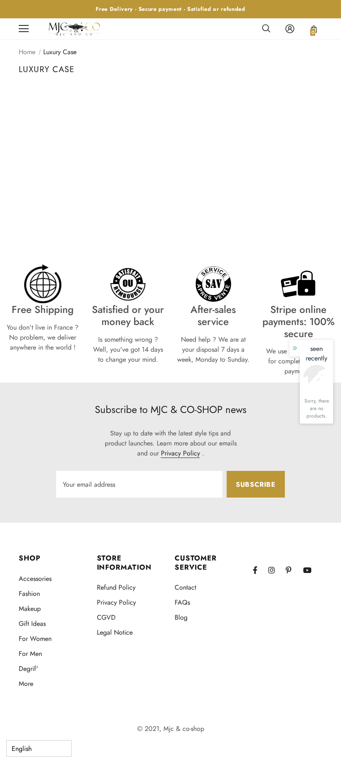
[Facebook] (260, 570)
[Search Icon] (266, 29)
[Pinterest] (293, 570)
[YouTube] (310, 570)
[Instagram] (275, 570)
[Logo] (75, 28)
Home (27, 52)
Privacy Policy (180, 453)
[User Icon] (289, 28)
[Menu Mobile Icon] (24, 29)
